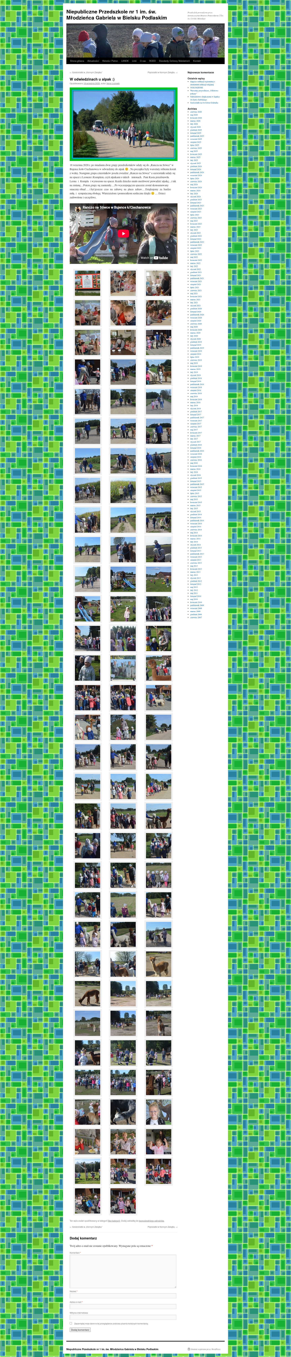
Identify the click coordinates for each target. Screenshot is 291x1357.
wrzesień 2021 (196, 281)
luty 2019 (194, 372)
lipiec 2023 (194, 214)
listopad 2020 (195, 311)
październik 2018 (197, 384)
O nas (143, 60)
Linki (134, 60)
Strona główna (77, 60)
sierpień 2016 (195, 456)
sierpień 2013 (195, 559)
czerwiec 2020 (196, 323)
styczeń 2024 (195, 196)
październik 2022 (197, 242)
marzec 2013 (195, 572)
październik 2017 (197, 417)
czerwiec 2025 (196, 148)
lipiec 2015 (194, 493)
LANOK (125, 60)
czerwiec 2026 (196, 111)
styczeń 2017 (195, 441)
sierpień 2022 (195, 248)
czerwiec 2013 (196, 562)
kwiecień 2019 (196, 366)
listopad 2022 (195, 238)
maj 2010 (194, 599)
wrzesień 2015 (196, 487)
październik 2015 (197, 484)
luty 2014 (194, 541)
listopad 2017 (195, 414)
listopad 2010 (195, 596)
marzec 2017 (195, 435)
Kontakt (197, 60)
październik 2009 (197, 605)
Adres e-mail (76, 1301)
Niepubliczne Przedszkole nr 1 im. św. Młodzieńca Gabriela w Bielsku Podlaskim (116, 14)
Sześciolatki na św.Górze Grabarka (204, 102)
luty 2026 (194, 123)
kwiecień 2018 (196, 399)
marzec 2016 (195, 469)
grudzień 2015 (196, 478)
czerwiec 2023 (196, 217)
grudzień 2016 (196, 444)
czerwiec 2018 (196, 393)
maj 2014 (194, 532)
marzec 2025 (195, 157)
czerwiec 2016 (196, 460)
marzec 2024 (195, 190)
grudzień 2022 (196, 235)
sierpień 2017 (195, 423)
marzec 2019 (195, 369)
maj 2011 (194, 593)
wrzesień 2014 (196, 523)
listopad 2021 (195, 275)
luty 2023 (194, 229)
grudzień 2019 (196, 341)
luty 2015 (194, 508)
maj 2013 (194, 565)
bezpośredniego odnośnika (151, 1220)
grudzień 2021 (196, 272)
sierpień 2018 (195, 390)
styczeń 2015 (195, 511)
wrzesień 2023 (196, 208)
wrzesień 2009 (196, 608)
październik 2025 (197, 136)
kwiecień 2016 (196, 466)
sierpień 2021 (195, 284)
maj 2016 (194, 463)
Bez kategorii (114, 1220)
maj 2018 (194, 396)
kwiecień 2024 (196, 187)
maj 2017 (194, 429)
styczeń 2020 (195, 338)
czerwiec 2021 (196, 290)
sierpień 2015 (195, 490)
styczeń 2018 (195, 408)
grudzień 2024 (196, 166)
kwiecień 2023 (196, 223)
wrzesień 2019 (196, 351)
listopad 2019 (195, 344)
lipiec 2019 (194, 357)
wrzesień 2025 (196, 139)
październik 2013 (197, 553)
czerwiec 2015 (196, 496)
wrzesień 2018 (196, 387)
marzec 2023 (195, 226)
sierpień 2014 (195, 526)
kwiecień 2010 (196, 602)
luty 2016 (194, 472)
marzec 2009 (195, 611)
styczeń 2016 (195, 475)
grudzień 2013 (196, 547)
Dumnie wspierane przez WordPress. (206, 1349)
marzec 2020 (195, 332)
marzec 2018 (195, 402)
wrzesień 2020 (196, 317)
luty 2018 (194, 405)
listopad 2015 (195, 481)
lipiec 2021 (194, 287)
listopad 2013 (195, 550)
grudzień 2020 (196, 308)
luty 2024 (194, 193)
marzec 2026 (195, 120)
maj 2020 (194, 326)
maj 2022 (194, 257)
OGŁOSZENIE (196, 87)
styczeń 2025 (195, 163)
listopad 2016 (195, 447)
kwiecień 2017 (196, 432)
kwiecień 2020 (196, 329)
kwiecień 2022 (196, 260)
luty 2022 (194, 266)
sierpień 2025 (195, 142)
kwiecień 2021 (196, 296)
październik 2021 (197, 278)
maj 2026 (194, 114)
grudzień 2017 (196, 411)
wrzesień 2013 (196, 556)
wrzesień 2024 (196, 175)
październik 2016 (197, 450)
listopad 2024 (195, 169)
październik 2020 (197, 314)
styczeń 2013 (195, 578)
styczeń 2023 (195, 232)
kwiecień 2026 (196, 117)
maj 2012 (194, 587)
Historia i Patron (110, 60)
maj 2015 (194, 499)
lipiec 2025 (194, 145)
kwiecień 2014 (196, 535)
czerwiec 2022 (196, 254)
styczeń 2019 (195, 375)
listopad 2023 (195, 202)
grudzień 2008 (196, 614)
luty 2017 (194, 438)
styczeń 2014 (195, 544)
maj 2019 (194, 363)
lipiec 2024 (194, 178)
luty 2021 (194, 302)
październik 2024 (197, 172)
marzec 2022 (195, 263)
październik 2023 (197, 205)
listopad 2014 (195, 517)
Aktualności (93, 60)
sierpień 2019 (195, 354)
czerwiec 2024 (196, 181)
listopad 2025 (195, 133)
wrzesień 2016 (196, 453)
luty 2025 (194, 160)
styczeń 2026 (195, 126)
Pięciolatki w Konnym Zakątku (162, 72)
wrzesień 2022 (196, 245)
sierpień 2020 (195, 320)
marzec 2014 (195, 538)
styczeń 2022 (195, 269)
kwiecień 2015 (196, 502)
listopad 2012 (195, 584)
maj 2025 (194, 151)
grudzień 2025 (196, 130)
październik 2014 (197, 520)
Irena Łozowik (113, 83)
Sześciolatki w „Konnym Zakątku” (86, 72)
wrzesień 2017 (196, 420)
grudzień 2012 (196, 581)
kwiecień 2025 (196, 154)
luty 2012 (194, 590)
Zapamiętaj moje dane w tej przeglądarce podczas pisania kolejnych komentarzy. (111, 1323)
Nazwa (73, 1291)
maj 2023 (194, 220)
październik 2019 (197, 347)
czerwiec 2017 (196, 426)
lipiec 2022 (194, 251)
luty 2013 (194, 575)
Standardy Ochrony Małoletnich (174, 60)
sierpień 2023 (195, 211)
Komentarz (75, 1252)
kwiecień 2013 (196, 568)
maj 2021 (194, 293)
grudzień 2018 (196, 378)
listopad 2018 (195, 381)
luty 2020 (194, 335)
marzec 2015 (195, 505)
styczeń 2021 (195, 305)
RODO (152, 60)
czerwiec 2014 (196, 529)
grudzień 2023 (196, 199)
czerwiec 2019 (196, 360)
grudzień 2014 (196, 514)
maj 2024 (194, 184)
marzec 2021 (195, 299)
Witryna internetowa (79, 1312)
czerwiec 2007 (196, 617)
